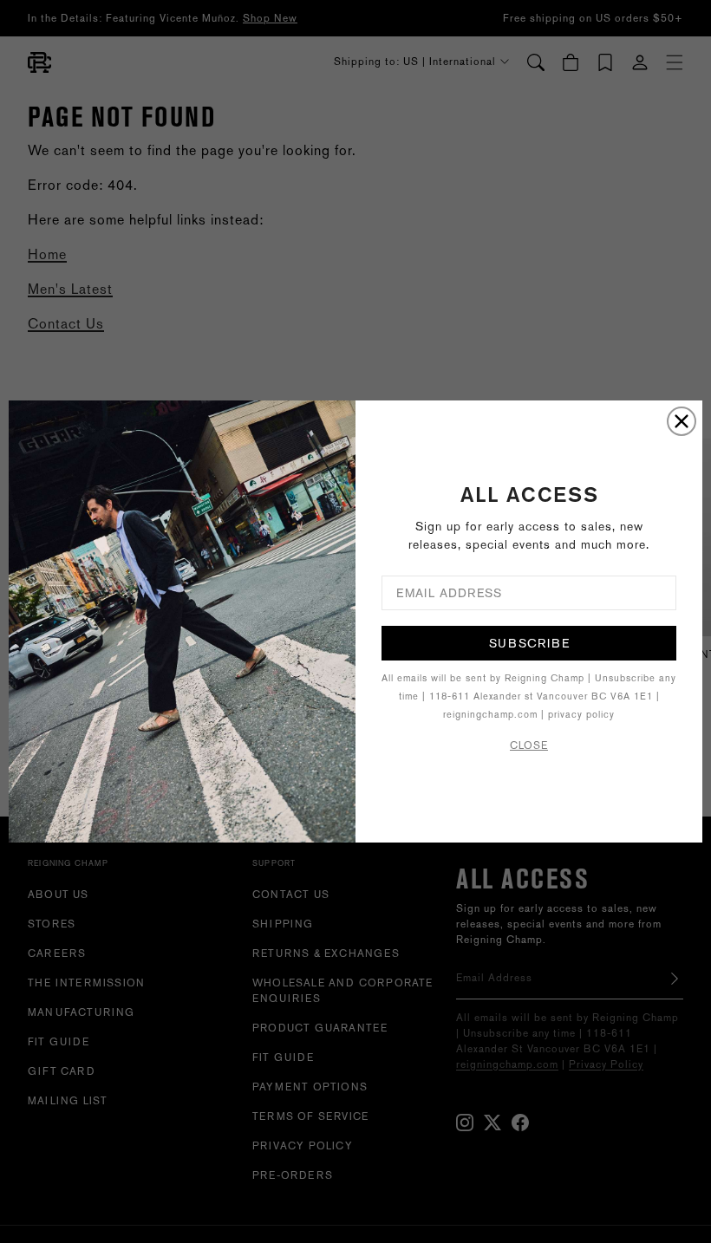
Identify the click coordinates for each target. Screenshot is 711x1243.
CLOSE (529, 745)
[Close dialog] (681, 421)
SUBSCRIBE (529, 643)
